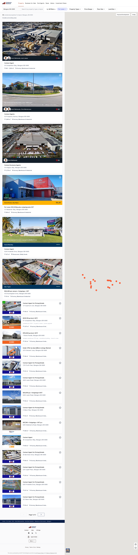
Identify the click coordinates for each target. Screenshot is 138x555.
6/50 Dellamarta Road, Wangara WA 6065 (35, 425)
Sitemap (38, 547)
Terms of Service (50, 553)
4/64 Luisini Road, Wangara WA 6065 (34, 380)
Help (32, 530)
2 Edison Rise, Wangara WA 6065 (33, 410)
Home (3, 521)
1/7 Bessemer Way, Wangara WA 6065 (16, 209)
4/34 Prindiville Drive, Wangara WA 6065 (16, 251)
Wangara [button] (49, 521)
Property (21, 3)
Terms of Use (32, 547)
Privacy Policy (40, 553)
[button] (32, 53)
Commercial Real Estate (7, 3)
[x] (36, 533)
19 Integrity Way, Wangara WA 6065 (15, 167)
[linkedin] (32, 533)
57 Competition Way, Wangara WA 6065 (35, 320)
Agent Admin (34, 536)
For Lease (8, 521)
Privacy (27, 547)
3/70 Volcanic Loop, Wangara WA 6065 (35, 350)
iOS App (38, 530)
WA (13, 521)
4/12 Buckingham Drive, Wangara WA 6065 (17, 293)
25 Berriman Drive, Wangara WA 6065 (34, 454)
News (47, 3)
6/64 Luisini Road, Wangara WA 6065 (34, 395)
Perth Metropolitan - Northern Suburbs (24, 521)
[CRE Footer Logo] (32, 527)
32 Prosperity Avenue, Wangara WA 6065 (17, 116)
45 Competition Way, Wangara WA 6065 (35, 440)
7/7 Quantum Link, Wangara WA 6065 (34, 305)
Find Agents (40, 3)
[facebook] (29, 533)
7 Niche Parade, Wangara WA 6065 (33, 335)
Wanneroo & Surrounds (40, 521)
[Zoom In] (135, 544)
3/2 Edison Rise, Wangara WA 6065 (33, 499)
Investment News (61, 3)
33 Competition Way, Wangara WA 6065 (16, 65)
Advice (52, 3)
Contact (26, 530)
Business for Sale (30, 3)
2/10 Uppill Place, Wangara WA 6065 (34, 469)
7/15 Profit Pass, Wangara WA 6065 (34, 365)
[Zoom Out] (135, 547)
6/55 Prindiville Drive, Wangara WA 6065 (35, 484)
